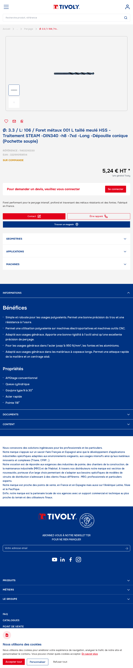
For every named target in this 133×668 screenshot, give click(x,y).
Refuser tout (60, 661)
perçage (28, 29)
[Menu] (6, 6)
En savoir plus (90, 653)
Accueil (6, 29)
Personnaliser (37, 662)
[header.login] (127, 7)
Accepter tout (14, 661)
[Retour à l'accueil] (66, 7)
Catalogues (11, 620)
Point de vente (13, 626)
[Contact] (14, 121)
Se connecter (115, 189)
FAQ (5, 614)
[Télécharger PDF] (22, 121)
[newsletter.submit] (127, 548)
